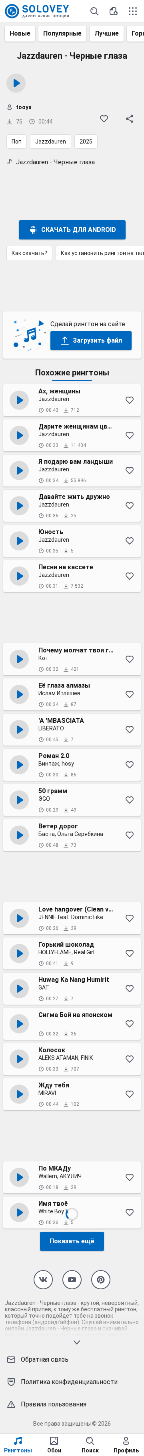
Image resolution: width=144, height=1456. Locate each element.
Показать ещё (72, 1241)
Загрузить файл (97, 340)
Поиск (90, 1450)
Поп (17, 141)
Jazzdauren (50, 141)
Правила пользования (53, 1404)
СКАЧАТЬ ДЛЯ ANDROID (78, 229)
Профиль (126, 1450)
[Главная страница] (37, 11)
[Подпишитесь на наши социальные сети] (43, 1279)
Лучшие (106, 33)
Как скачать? (29, 253)
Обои (54, 1450)
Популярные (62, 33)
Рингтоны (18, 1450)
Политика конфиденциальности (69, 1382)
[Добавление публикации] (113, 11)
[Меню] (132, 11)
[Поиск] (94, 11)
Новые (20, 33)
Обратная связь (44, 1359)
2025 (86, 141)
